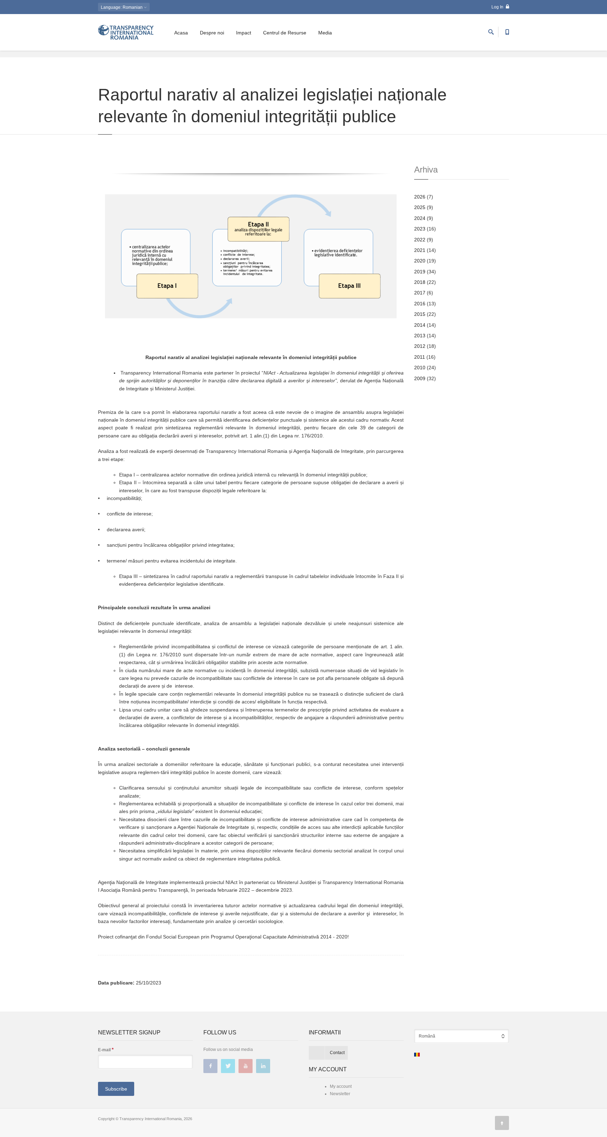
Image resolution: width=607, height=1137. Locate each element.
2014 (419, 325)
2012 (419, 346)
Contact (337, 1052)
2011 (419, 357)
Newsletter (340, 1093)
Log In (497, 7)
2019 (419, 271)
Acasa (181, 32)
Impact (243, 32)
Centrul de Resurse (284, 32)
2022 (419, 239)
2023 (419, 229)
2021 (419, 250)
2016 (419, 303)
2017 (419, 292)
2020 (419, 261)
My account (341, 1086)
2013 (419, 335)
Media (325, 32)
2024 (419, 218)
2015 (419, 314)
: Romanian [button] (122, 7)
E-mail (105, 1049)
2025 (419, 207)
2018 (419, 282)
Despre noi (212, 32)
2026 (419, 197)
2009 (419, 378)
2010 (419, 367)
